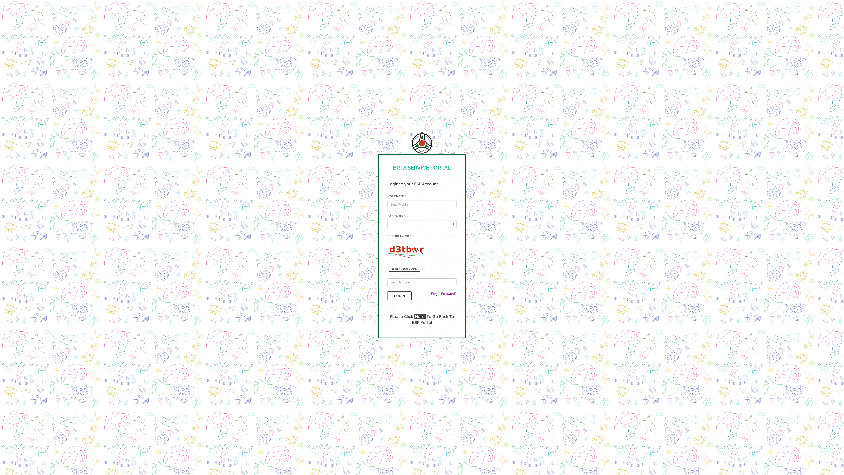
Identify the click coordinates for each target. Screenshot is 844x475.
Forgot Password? (444, 293)
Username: (396, 196)
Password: (397, 216)
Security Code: (401, 236)
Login (399, 296)
